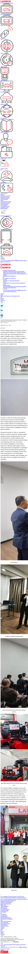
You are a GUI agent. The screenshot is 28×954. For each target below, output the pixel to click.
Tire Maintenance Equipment (20, 286)
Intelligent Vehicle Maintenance (7, 119)
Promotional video (16, 296)
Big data (2, 194)
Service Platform (16, 283)
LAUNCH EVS (12, 278)
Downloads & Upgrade (8, 283)
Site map (4, 948)
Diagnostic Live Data (7, 280)
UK (9, 261)
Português (3, 261)
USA (3, 260)
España (25, 260)
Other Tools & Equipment (10, 287)
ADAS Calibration (13, 272)
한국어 (12, 260)
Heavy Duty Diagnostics (19, 271)
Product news (9, 296)
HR (1, 297)
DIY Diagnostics (4, 908)
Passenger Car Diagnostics (8, 271)
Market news (3, 296)
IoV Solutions (3, 912)
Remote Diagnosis (21, 273)
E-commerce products (12, 273)
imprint (8, 948)
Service (2, 200)
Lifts (4, 287)
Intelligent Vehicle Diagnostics (7, 2)
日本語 (16, 260)
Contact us (3, 300)
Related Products (4, 208)
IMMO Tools (6, 272)
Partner (2, 299)
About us (2, 293)
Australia (7, 261)
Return (14, 900)
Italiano (9, 260)
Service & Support (4, 922)
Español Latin (21, 260)
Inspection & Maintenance (8, 286)
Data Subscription (16, 280)
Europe (6, 260)
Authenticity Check (5, 925)
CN (1, 260)
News (2, 294)
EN (1, 266)
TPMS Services (20, 272)
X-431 (2, 944)
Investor (2, 298)
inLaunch (2, 257)
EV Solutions (6, 278)
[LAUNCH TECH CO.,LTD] (5, 1)
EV (1, 169)
